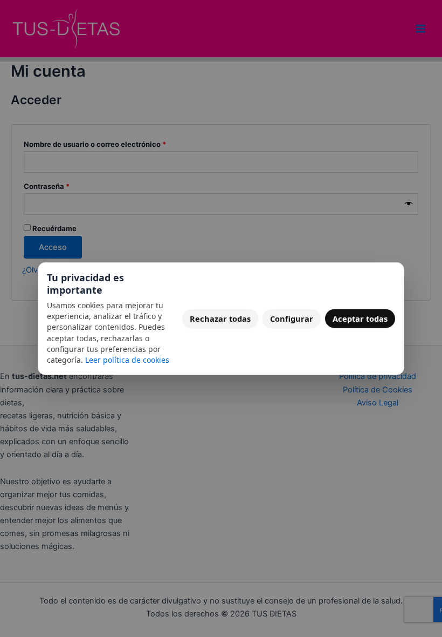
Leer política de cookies (127, 360)
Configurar (291, 318)
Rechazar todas (220, 318)
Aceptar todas (360, 318)
